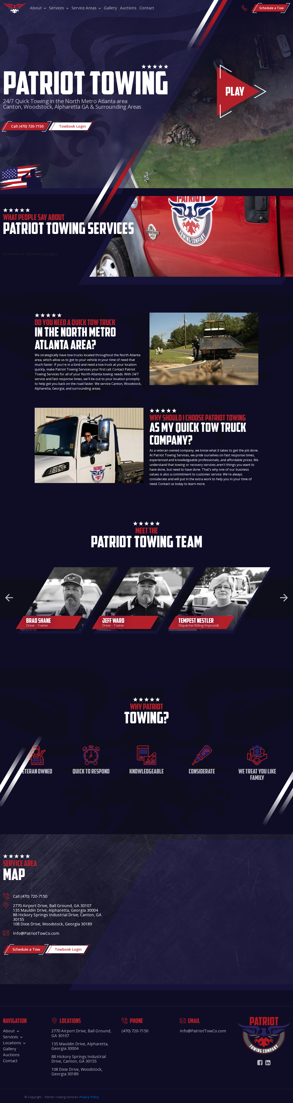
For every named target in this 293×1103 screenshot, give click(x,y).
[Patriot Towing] (14, 8)
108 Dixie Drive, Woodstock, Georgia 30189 (52, 924)
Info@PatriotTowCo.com (36, 933)
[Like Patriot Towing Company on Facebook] (260, 1062)
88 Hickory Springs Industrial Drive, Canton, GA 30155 (57, 917)
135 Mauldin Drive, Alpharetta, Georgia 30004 (55, 910)
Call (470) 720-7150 (30, 896)
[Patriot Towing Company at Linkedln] (267, 1062)
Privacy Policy (89, 1097)
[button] (9, 598)
